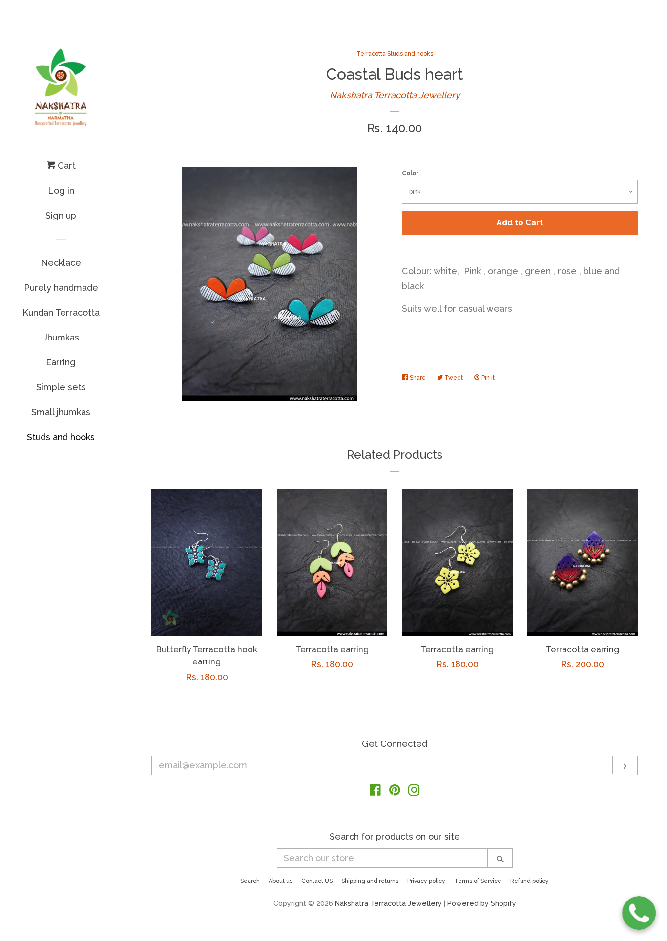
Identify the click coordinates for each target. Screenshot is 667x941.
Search (250, 881)
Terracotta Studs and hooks (394, 53)
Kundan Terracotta (61, 312)
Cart (65, 165)
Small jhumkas (60, 412)
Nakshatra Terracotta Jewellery (395, 95)
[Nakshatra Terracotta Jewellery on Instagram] (414, 791)
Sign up (60, 215)
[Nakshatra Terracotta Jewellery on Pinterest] (395, 791)
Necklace (61, 263)
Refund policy (529, 881)
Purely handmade (61, 287)
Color (410, 173)
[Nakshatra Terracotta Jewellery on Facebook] (375, 791)
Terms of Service (477, 881)
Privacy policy (426, 881)
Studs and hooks (61, 437)
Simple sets (61, 387)
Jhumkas (61, 337)
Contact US (317, 881)
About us (280, 881)
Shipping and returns (369, 881)
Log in (61, 190)
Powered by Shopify (481, 903)
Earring (61, 362)
